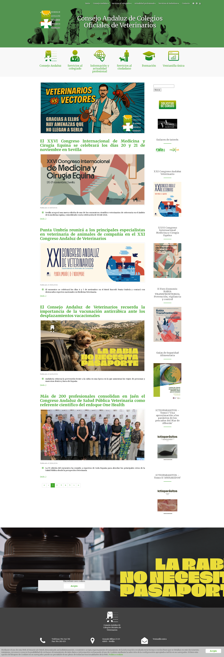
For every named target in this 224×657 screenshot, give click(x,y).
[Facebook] (193, 3)
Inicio (87, 3)
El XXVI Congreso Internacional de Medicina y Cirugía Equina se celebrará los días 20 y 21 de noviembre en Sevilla (92, 145)
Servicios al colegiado (121, 3)
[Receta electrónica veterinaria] (174, 149)
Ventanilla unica (160, 639)
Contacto (186, 3)
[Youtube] (200, 3)
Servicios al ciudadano (168, 3)
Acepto (74, 586)
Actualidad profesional (144, 3)
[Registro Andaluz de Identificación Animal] (160, 149)
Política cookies (116, 654)
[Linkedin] (196, 3)
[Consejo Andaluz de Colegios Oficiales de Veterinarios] (49, 3)
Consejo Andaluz (100, 3)
